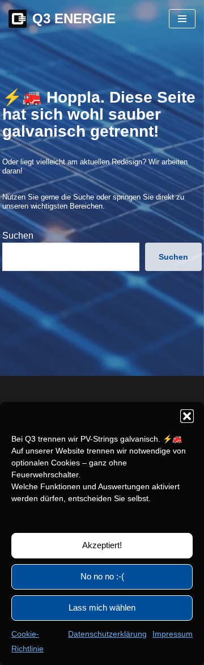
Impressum (172, 633)
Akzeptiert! (102, 545)
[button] (187, 416)
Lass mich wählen (102, 607)
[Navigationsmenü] (182, 18)
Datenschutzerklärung (107, 633)
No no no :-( (102, 576)
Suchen (17, 235)
